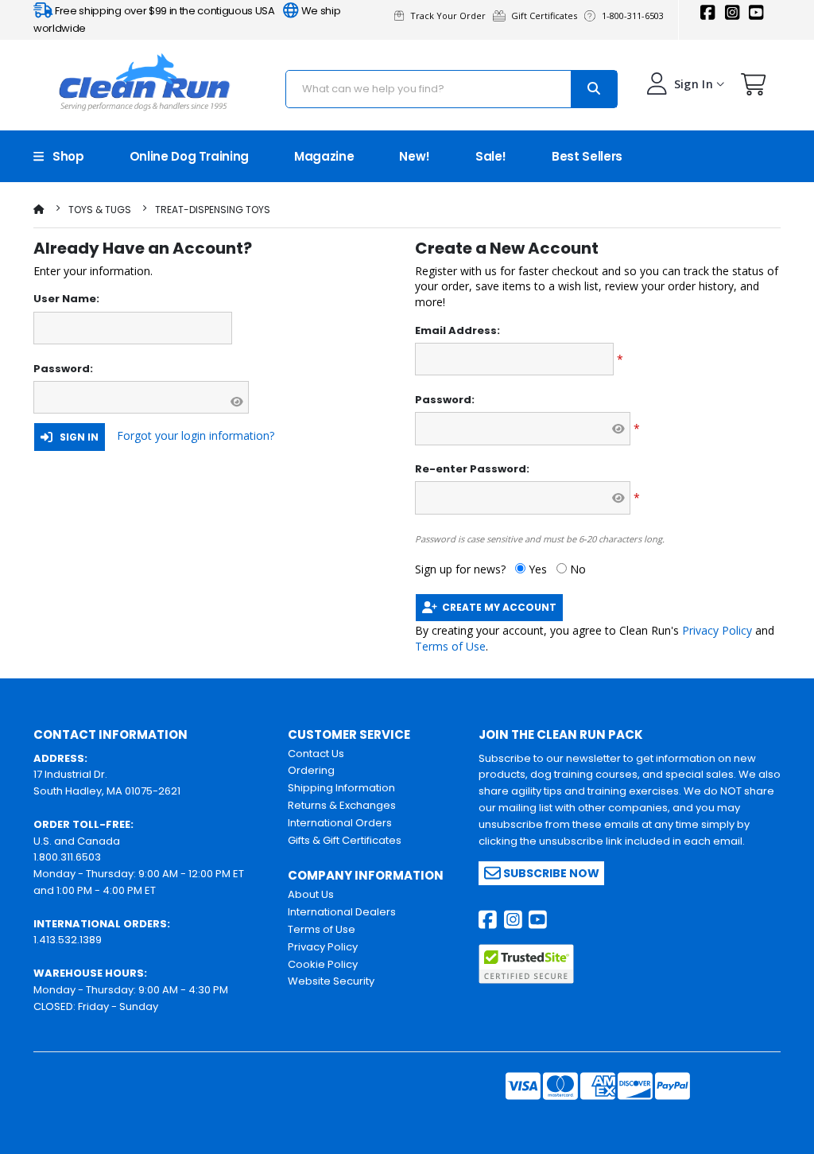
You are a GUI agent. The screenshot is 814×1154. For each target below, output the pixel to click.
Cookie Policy (323, 964)
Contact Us (316, 753)
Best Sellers (587, 156)
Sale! (490, 156)
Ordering (311, 770)
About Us (311, 894)
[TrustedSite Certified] (526, 964)
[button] (753, 87)
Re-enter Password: (472, 469)
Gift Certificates (546, 15)
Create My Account (496, 607)
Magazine (324, 156)
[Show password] (236, 401)
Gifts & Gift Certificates (344, 840)
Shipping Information (341, 787)
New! (414, 156)
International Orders (340, 822)
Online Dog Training (189, 156)
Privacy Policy (717, 630)
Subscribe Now (550, 873)
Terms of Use (450, 646)
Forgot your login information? (195, 435)
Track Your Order (450, 15)
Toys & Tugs (99, 209)
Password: (63, 369)
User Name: (66, 299)
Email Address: (457, 331)
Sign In (75, 437)
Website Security (331, 981)
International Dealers (342, 911)
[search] (594, 89)
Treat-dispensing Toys (212, 209)
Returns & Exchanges (342, 805)
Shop (64, 156)
